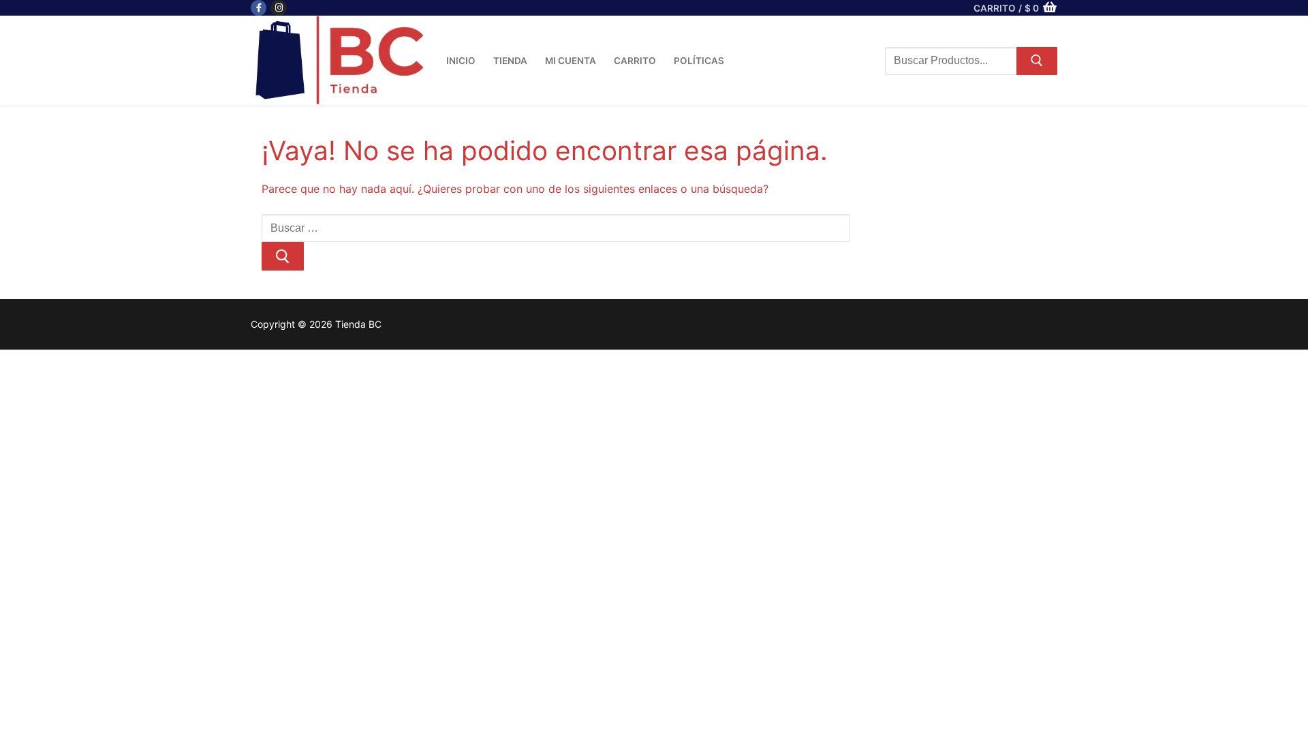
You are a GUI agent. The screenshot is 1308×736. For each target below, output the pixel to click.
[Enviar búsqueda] (1036, 61)
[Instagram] (278, 8)
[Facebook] (258, 8)
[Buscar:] (556, 227)
